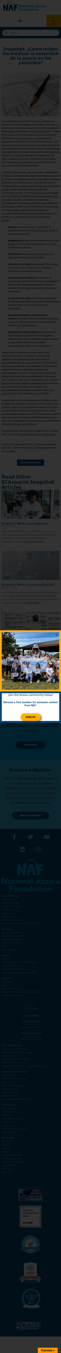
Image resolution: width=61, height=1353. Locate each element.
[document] (30, 676)
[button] (56, 635)
